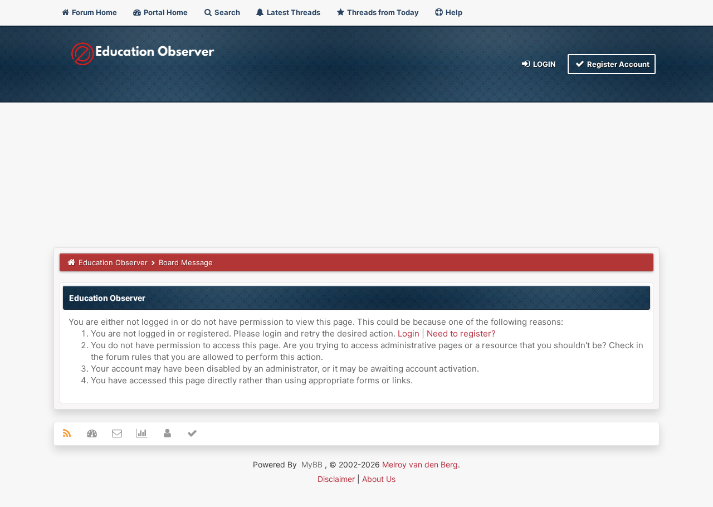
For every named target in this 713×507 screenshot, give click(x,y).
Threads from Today (382, 12)
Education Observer (113, 262)
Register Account (617, 64)
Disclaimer (336, 479)
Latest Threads (292, 12)
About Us (378, 479)
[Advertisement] (356, 164)
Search (226, 12)
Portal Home (165, 12)
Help (453, 12)
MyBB (312, 464)
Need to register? (461, 333)
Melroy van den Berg (420, 464)
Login (543, 64)
